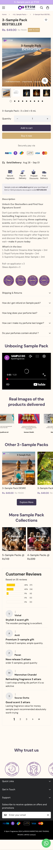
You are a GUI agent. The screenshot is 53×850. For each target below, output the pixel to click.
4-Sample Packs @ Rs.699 (38, 557)
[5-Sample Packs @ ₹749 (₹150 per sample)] (14, 539)
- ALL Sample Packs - (20, 14)
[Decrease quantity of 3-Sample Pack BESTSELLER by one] (17, 119)
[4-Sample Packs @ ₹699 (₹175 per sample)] (39, 539)
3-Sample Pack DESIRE (14, 488)
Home (4, 14)
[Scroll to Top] (48, 835)
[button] (47, 7)
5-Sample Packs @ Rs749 (13, 557)
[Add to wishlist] (46, 20)
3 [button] (26, 719)
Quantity (6, 118)
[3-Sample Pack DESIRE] (18, 468)
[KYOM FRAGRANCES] (26, 8)
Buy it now (26, 135)
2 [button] (20, 719)
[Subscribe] (48, 815)
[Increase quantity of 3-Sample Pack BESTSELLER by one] (47, 119)
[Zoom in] (45, 81)
